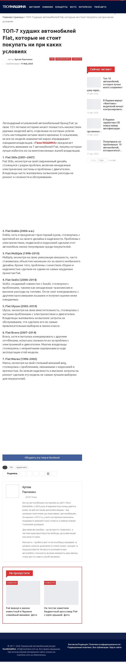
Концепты (61, 7)
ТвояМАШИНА (9, 649)
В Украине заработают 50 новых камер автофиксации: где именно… (103, 125)
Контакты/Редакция (78, 644)
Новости (77, 59)
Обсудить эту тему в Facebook (42, 457)
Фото (73, 7)
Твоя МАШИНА (45, 142)
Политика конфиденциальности (104, 644)
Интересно (85, 7)
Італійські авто (63, 59)
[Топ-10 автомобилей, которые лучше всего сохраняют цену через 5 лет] (94, 82)
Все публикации (100, 647)
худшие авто (21, 467)
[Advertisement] (42, 97)
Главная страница (12, 17)
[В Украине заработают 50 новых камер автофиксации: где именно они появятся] (94, 123)
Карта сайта (115, 647)
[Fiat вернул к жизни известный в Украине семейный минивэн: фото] (23, 593)
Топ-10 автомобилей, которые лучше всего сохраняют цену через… (104, 84)
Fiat (52, 59)
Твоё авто (100, 7)
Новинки (47, 7)
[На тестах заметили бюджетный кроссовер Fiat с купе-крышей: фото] (61, 593)
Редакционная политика (79, 647)
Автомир (34, 7)
